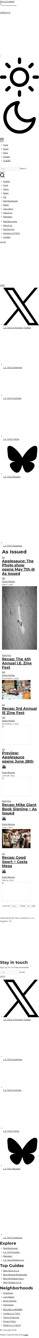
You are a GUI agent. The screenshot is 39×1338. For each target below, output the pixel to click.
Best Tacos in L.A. (11, 1270)
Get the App (8, 229)
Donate (6, 157)
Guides (6, 181)
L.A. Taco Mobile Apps (13, 1260)
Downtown (8, 1293)
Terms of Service (11, 1317)
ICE (4, 197)
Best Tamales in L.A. (12, 1282)
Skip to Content (7, 1)
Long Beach (8, 1297)
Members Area (10, 221)
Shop (5, 153)
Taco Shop (8, 209)
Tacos (6, 189)
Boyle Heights (9, 1301)
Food (5, 145)
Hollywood (8, 1305)
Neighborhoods (10, 201)
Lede (25, 1335)
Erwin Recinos (8, 772)
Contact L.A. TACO (11, 1313)
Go (34, 906)
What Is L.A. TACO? (12, 1325)
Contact (6, 237)
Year (23, 906)
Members (7, 217)
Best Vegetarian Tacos (13, 1278)
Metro (6, 205)
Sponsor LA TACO (11, 233)
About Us (7, 213)
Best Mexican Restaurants (15, 1274)
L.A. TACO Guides (11, 1252)
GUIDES (6, 160)
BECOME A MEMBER (12, 1309)
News (5, 149)
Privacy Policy (9, 1321)
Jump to (6, 906)
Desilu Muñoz (8, 581)
